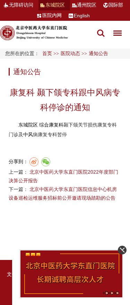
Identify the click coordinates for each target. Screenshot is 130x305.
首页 (47, 53)
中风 (28, 134)
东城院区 (28, 125)
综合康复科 (51, 125)
